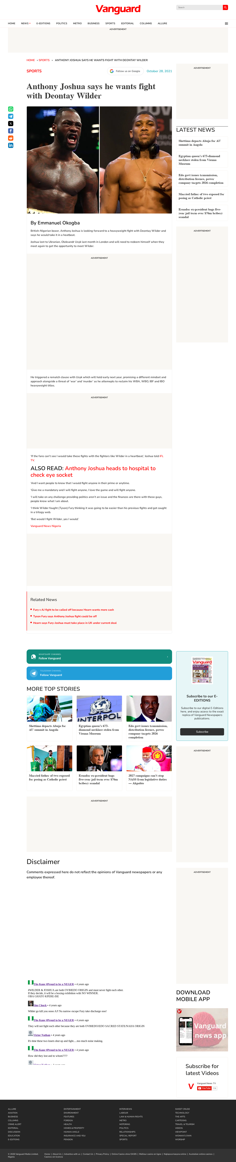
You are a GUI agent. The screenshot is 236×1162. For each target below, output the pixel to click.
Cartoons (180, 1120)
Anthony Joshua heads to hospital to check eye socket (93, 472)
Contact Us (88, 1154)
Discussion (14, 1132)
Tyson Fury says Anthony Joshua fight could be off (65, 616)
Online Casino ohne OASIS (124, 1154)
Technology (182, 1112)
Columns (146, 23)
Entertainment (72, 1109)
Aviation (12, 1112)
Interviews (125, 1109)
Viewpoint (181, 1132)
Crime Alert (14, 1124)
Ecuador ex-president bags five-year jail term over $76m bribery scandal (201, 212)
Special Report (127, 1135)
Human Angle (71, 1132)
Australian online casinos (201, 1154)
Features (69, 1116)
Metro (77, 23)
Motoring (124, 1124)
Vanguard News (118, 10)
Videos (179, 1128)
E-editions (43, 23)
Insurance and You (75, 1135)
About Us (57, 1154)
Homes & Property (74, 1128)
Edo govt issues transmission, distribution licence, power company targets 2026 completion (201, 178)
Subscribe (202, 732)
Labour (123, 1112)
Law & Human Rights (131, 1116)
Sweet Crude (182, 1109)
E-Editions (13, 1139)
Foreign (68, 1120)
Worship (180, 1139)
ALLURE (162, 23)
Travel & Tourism (184, 1124)
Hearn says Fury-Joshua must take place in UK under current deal (75, 623)
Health (68, 1124)
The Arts (180, 1116)
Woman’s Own (183, 1135)
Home (11, 23)
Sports (110, 23)
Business (94, 23)
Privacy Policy (102, 1154)
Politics (61, 23)
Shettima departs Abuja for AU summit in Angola (200, 142)
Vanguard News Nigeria (46, 526)
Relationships (127, 1132)
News (25, 23)
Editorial (127, 23)
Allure (12, 1109)
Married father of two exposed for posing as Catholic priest (201, 195)
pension (68, 1139)
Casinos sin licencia (53, 1156)
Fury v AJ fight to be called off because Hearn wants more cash (74, 610)
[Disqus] (99, 933)
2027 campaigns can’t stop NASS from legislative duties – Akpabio (148, 779)
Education (14, 1135)
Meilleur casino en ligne (150, 1154)
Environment (71, 1112)
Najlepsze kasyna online (175, 1154)
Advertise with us (72, 1154)
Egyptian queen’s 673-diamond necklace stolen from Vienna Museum (199, 159)
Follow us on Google (128, 71)
